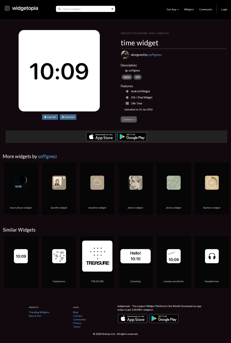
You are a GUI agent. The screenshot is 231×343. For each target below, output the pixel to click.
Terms (76, 326)
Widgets (189, 9)
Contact (77, 315)
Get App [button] (171, 9)
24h (138, 77)
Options (128, 119)
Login (224, 9)
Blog (75, 312)
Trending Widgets (39, 312)
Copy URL (51, 117)
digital (127, 77)
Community (205, 9)
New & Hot (35, 315)
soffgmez (155, 55)
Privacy (77, 323)
